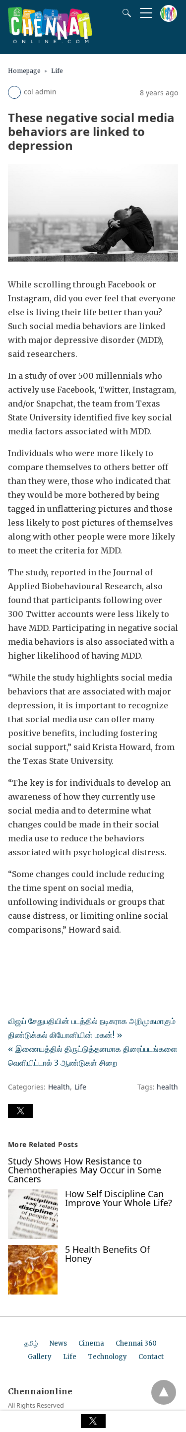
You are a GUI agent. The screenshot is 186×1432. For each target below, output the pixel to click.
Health (59, 1086)
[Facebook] (16, 957)
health (167, 1086)
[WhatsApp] (48, 957)
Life (57, 70)
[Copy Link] (63, 957)
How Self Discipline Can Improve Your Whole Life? (118, 1198)
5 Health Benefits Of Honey (107, 1253)
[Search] (124, 12)
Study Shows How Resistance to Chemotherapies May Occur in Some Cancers (84, 1170)
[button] (20, 1111)
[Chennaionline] (50, 40)
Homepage (24, 70)
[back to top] (163, 1392)
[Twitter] (32, 957)
